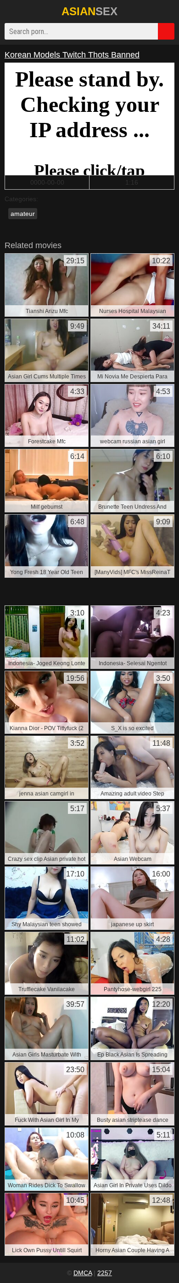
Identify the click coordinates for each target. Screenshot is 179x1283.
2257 (104, 1273)
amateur (23, 213)
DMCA (82, 1273)
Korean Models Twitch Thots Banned (72, 54)
